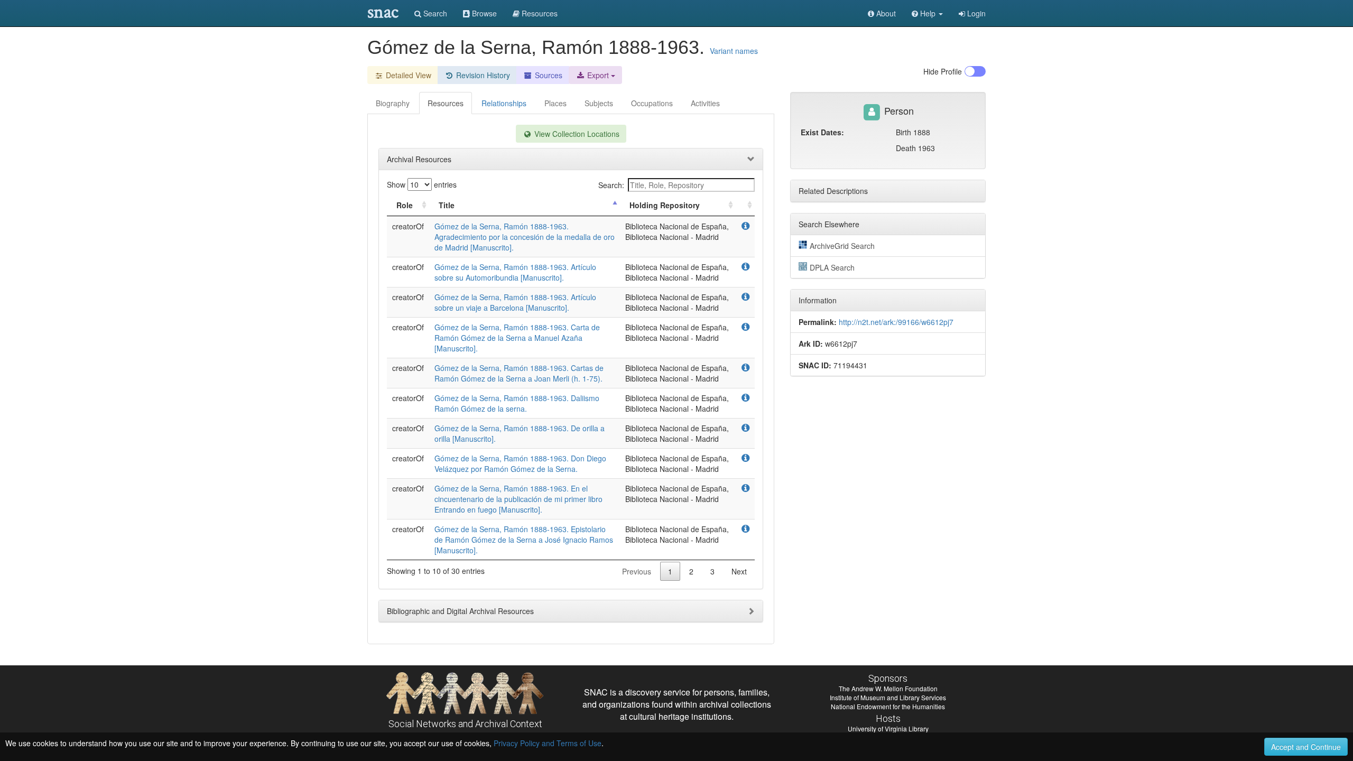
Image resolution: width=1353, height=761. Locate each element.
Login (975, 13)
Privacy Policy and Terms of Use (547, 743)
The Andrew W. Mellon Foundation (888, 688)
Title (447, 205)
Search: (611, 185)
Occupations (652, 103)
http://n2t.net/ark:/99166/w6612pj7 (896, 322)
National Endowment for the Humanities (888, 706)
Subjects (599, 103)
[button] (927, 13)
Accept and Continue (1306, 746)
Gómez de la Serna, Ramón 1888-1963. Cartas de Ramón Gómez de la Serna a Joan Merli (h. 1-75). (519, 373)
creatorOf (408, 226)
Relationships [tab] (503, 103)
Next (739, 571)
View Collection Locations (575, 133)
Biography (393, 103)
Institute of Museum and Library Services (888, 697)
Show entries (422, 184)
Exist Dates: (822, 132)
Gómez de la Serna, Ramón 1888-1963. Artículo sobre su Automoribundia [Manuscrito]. (515, 272)
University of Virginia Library (888, 728)
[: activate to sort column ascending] (745, 205)
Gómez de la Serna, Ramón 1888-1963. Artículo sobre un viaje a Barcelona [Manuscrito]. (515, 302)
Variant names (734, 50)
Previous (636, 571)
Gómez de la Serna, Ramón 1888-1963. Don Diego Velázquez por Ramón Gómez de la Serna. (520, 463)
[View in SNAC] (745, 226)
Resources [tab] (446, 103)
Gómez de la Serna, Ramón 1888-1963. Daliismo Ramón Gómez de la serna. (516, 403)
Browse (483, 13)
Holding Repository (664, 205)
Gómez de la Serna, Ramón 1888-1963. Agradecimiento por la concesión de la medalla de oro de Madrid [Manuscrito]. (524, 237)
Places (555, 103)
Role (404, 205)
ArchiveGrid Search (842, 245)
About (885, 13)
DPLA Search (832, 267)
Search (434, 13)
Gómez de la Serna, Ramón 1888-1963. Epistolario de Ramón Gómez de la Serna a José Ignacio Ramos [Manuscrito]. (523, 539)
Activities (705, 103)
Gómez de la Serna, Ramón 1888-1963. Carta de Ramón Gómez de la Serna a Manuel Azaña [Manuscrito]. (517, 338)
